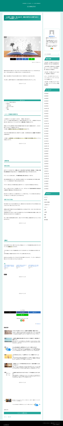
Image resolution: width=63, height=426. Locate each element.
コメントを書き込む (22, 413)
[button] (58, 54)
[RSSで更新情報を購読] (23, 320)
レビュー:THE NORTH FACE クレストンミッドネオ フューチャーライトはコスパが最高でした (51, 78)
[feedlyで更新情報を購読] (21, 320)
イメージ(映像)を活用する (11, 102)
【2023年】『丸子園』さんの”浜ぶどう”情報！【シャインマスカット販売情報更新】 (51, 83)
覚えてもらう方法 (10, 106)
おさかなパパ (52, 36)
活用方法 (7, 103)
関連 (8, 109)
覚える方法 (9, 105)
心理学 (6, 274)
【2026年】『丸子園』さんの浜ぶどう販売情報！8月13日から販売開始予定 (51, 63)
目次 (21, 100)
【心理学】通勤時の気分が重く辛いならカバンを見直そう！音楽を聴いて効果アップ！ (9, 266)
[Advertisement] (22, 27)
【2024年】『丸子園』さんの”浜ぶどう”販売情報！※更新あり (51, 73)
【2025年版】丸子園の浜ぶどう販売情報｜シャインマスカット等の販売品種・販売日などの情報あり (51, 68)
